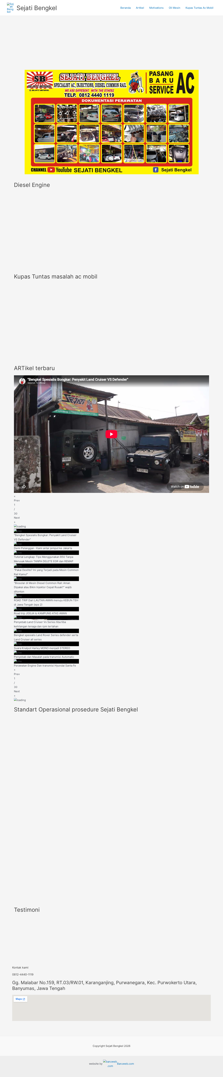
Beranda (125, 7)
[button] (111, 498)
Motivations (156, 7)
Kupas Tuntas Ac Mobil (199, 7)
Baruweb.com (125, 1063)
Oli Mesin (174, 7)
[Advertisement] (111, 42)
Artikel (140, 7)
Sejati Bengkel (37, 7)
